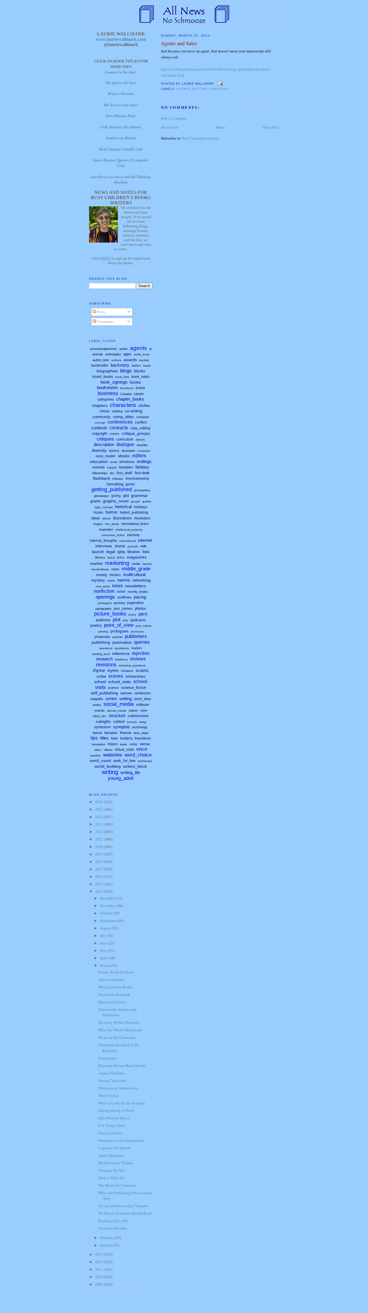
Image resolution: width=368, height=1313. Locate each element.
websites (112, 755)
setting (125, 698)
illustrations (122, 518)
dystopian (128, 450)
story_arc (99, 716)
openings (105, 597)
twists (123, 744)
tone (114, 738)
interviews (103, 546)
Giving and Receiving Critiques (123, 1205)
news (117, 585)
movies (115, 575)
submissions (138, 716)
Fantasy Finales (110, 1132)
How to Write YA (111, 1177)
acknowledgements (103, 348)
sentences (143, 693)
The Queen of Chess (120, 82)
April (104, 958)
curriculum (124, 439)
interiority (133, 535)
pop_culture (144, 625)
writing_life (130, 772)
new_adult (103, 586)
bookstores (107, 387)
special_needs (116, 710)
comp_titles (123, 416)
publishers (136, 636)
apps (127, 354)
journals (133, 546)
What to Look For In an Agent (121, 1103)
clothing (117, 411)
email (113, 462)
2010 (99, 1276)
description (104, 444)
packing (119, 603)
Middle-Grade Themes (115, 1162)
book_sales (140, 377)
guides (146, 501)
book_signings (114, 382)
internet (145, 540)
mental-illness (100, 569)
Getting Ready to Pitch (116, 1110)
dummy (114, 450)
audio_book (142, 354)
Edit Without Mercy (114, 1117)
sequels (96, 699)
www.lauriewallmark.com (121, 39)
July (103, 935)
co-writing (133, 411)
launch (98, 551)
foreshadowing (137, 479)
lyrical (111, 557)
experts (112, 467)
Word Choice (108, 1095)
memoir (147, 563)
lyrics (120, 557)
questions (105, 648)
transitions (143, 738)
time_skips (141, 733)
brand (140, 388)
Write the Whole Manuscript (120, 1029)
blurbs (139, 371)
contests (99, 427)
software (142, 705)
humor (112, 512)
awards (130, 359)
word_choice (138, 755)
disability (142, 445)
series (111, 698)
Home (220, 127)
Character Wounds (112, 1228)
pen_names (123, 609)
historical (123, 506)
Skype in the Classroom (116, 1037)
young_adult (121, 778)
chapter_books (130, 399)
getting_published (210, 88)
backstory (120, 365)
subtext (118, 722)
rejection (141, 653)
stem (143, 710)
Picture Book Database (116, 972)
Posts (100, 311)
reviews (138, 658)
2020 (99, 846)
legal (110, 551)
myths (111, 580)
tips (94, 737)
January (106, 1245)
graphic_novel (116, 501)
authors (116, 360)
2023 (99, 824)
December (108, 898)
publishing (101, 642)
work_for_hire (124, 761)
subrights (103, 721)
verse (145, 744)
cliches (144, 405)
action (123, 348)
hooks (98, 512)
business (108, 393)
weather (95, 755)
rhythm (113, 670)
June (104, 943)
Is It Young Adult (111, 1125)
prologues (119, 631)
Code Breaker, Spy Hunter (120, 126)
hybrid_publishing (134, 512)
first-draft (142, 473)
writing (110, 772)
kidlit (143, 546)
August (106, 928)
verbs (133, 744)
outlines (124, 597)
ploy (125, 620)
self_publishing (104, 693)
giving (116, 496)
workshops (145, 761)
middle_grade (136, 568)
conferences (120, 422)
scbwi (101, 676)
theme (125, 732)
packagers (105, 603)
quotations (122, 648)
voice (141, 749)
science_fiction (133, 687)
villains (108, 749)
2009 (99, 1284)
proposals (102, 637)
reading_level (101, 653)
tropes (113, 744)
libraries (133, 552)
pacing (140, 596)
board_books (102, 377)
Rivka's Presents (121, 93)
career (139, 394)
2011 (99, 1269)
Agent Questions (111, 1155)
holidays (140, 507)
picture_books (110, 614)
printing (103, 631)
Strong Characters (112, 1080)
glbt (126, 496)
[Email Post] (219, 83)
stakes (133, 710)
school (100, 681)
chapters (100, 405)
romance (127, 670)
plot (116, 619)
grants (95, 501)
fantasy (142, 466)
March (105, 965)
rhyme (99, 670)
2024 (99, 816)
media (136, 563)
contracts (119, 427)
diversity (99, 450)
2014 (99, 891)
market (96, 563)
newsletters (135, 586)
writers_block (135, 766)
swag (142, 721)
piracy (132, 614)
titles (104, 737)
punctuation (122, 642)
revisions (106, 665)
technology (139, 727)
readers (136, 648)
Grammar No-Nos (111, 1170)
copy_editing (140, 428)
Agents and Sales (179, 43)
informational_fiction (135, 523)
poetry (96, 625)
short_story (142, 699)
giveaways (101, 496)
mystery (98, 580)
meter (115, 569)
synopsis (121, 726)
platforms (103, 620)
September (108, 920)
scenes (115, 676)
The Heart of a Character (117, 1185)
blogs (126, 370)
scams (142, 670)
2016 (99, 876)
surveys (132, 721)
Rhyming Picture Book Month (122, 1065)
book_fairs (122, 376)
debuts (140, 439)
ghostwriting (142, 490)
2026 (99, 801)
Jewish (119, 546)
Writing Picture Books (115, 987)
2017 (99, 869)
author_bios (101, 360)
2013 (99, 1254)
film (112, 473)
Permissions (107, 1058)
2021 (99, 839)
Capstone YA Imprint (114, 1147)
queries (142, 642)
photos (140, 608)
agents (183, 88)
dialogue (125, 444)
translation (99, 744)
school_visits (119, 681)
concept (100, 422)
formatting (115, 484)
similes (97, 704)
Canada (125, 394)
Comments (105, 321)
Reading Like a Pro (113, 1220)
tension (111, 732)
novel (121, 592)
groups (135, 501)
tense (97, 733)
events (99, 467)
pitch (143, 613)
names (123, 580)
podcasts (138, 620)
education (99, 461)
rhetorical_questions (132, 665)
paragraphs (103, 608)
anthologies (113, 354)
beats (147, 365)
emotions (127, 462)
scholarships (135, 676)
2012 (99, 1261)
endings (144, 461)
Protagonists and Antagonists (121, 1140)
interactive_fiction (113, 535)
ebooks (124, 456)
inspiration (106, 529)
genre (130, 484)
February (107, 1237)
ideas (95, 518)
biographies (107, 371)
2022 (99, 831)
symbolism (102, 727)
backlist (144, 360)
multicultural (134, 574)
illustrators (142, 518)
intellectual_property (129, 529)
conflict (141, 422)
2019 (99, 854)
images (98, 523)
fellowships (100, 473)
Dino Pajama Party (121, 115)
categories (105, 399)
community (101, 417)
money (101, 575)
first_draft (124, 473)
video (97, 749)
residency (121, 659)
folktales (117, 478)
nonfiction (104, 591)
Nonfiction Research (114, 994)
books (135, 382)
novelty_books (138, 591)
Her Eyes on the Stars (121, 104)
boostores (126, 388)
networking (141, 580)
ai (150, 348)
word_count (100, 760)
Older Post (271, 127)
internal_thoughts (103, 541)
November (108, 905)
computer (142, 417)
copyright (99, 433)
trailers (126, 738)
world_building (108, 766)
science (113, 687)
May (104, 950)
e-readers (143, 450)
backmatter (99, 365)
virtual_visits (124, 750)
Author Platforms (111, 1073)
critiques (105, 439)
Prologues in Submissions (118, 1088)
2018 (99, 861)
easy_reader (106, 456)
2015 (99, 884)
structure (117, 715)
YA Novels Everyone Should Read (125, 1213)
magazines (137, 557)
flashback (101, 478)
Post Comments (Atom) (200, 138)
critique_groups (136, 433)
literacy (100, 557)
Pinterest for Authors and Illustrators (117, 1012)
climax (104, 411)
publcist (117, 637)
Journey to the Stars (121, 72)
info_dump (112, 523)
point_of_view (118, 625)
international (127, 540)
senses (126, 693)
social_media (118, 704)
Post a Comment (173, 118)
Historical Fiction (112, 1002)
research (104, 658)
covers (114, 433)
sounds (99, 710)
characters (123, 405)
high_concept (104, 507)
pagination (135, 603)
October (106, 913)
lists (146, 551)
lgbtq (121, 552)
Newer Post (169, 127)
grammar (139, 495)
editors (139, 455)
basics (136, 365)
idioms (106, 518)
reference (121, 653)
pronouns (137, 631)
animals (97, 354)
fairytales (126, 467)
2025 (99, 809)
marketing (117, 563)
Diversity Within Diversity (119, 1022)
